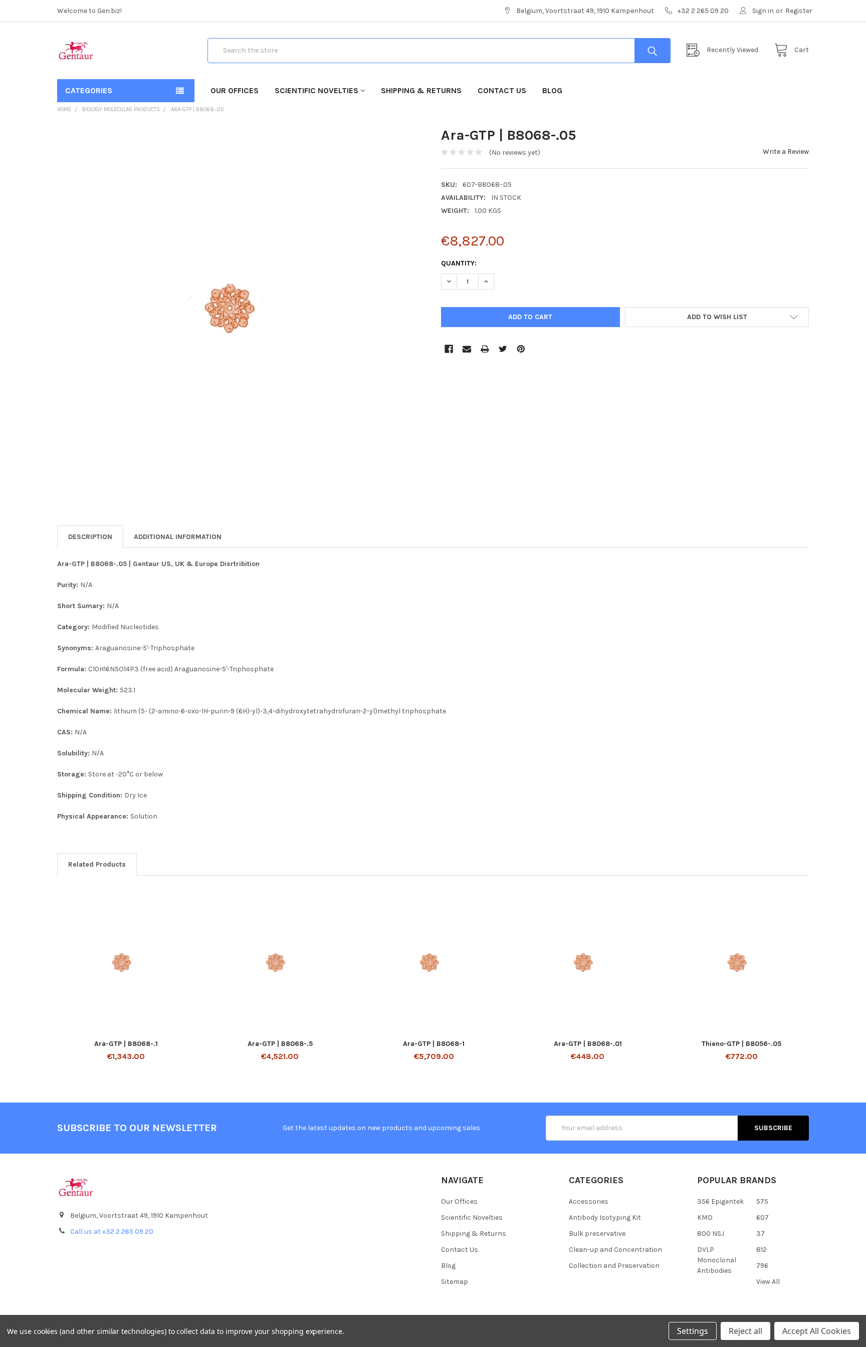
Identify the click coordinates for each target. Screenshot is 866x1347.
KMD (705, 1217)
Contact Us (502, 90)
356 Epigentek (720, 1201)
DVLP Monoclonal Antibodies (716, 1260)
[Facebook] (449, 349)
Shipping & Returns (421, 90)
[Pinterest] (521, 349)
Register (798, 11)
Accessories (588, 1201)
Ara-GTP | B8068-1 (434, 1043)
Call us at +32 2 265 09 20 (111, 1231)
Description (90, 536)
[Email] (467, 349)
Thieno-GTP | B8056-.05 (741, 1043)
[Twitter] (503, 349)
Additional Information (178, 536)
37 (760, 1233)
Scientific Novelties (316, 90)
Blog (552, 90)
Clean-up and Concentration (615, 1249)
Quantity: (459, 263)
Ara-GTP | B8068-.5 (280, 1043)
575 (762, 1201)
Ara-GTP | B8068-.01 (588, 1043)
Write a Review (786, 151)
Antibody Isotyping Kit (605, 1217)
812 (761, 1249)
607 (762, 1217)
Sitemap (454, 1281)
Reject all (745, 1330)
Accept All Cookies (816, 1330)
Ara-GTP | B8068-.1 (126, 1043)
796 (762, 1265)
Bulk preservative (597, 1233)
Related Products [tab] (97, 864)
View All (768, 1281)
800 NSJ (710, 1233)
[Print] (485, 349)
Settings (692, 1330)
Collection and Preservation (614, 1265)
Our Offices (234, 90)
